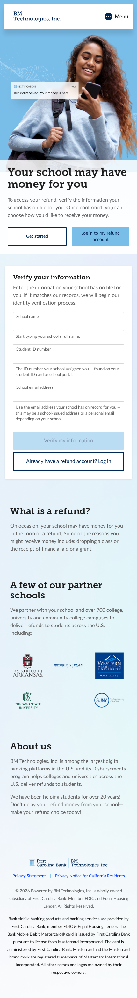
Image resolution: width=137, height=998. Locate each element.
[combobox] (68, 321)
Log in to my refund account (100, 236)
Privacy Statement (29, 876)
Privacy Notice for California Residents (90, 876)
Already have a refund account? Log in (68, 461)
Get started (37, 236)
